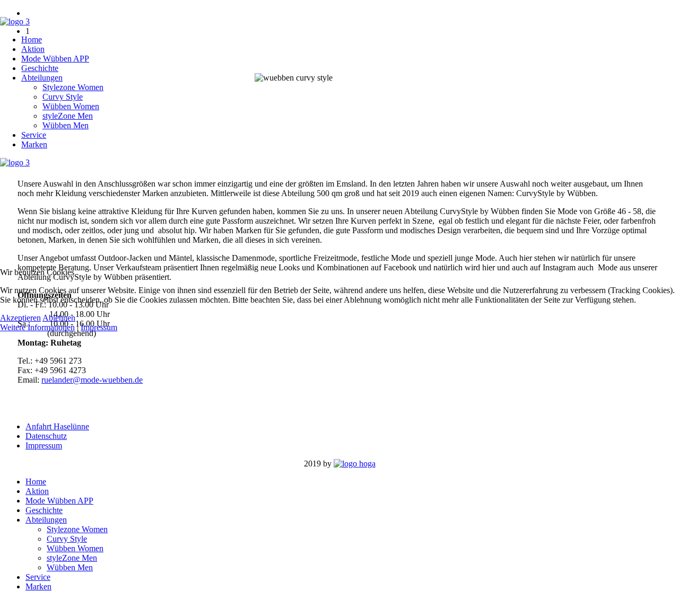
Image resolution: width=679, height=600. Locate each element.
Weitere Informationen (37, 327)
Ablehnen (58, 317)
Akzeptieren (20, 317)
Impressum (99, 327)
